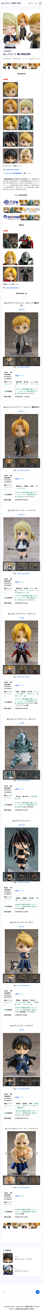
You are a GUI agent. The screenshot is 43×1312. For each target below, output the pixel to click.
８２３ (21, 1030)
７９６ (21, 723)
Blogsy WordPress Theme (25, 1309)
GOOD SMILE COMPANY (12, 169)
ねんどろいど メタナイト (21, 1271)
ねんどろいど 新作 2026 (11, 3)
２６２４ (21, 309)
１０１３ (21, 825)
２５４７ (21, 411)
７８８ (21, 618)
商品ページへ (20, 375)
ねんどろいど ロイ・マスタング (23, 1259)
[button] (31, 3)
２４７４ (21, 514)
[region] (21, 339)
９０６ (21, 926)
